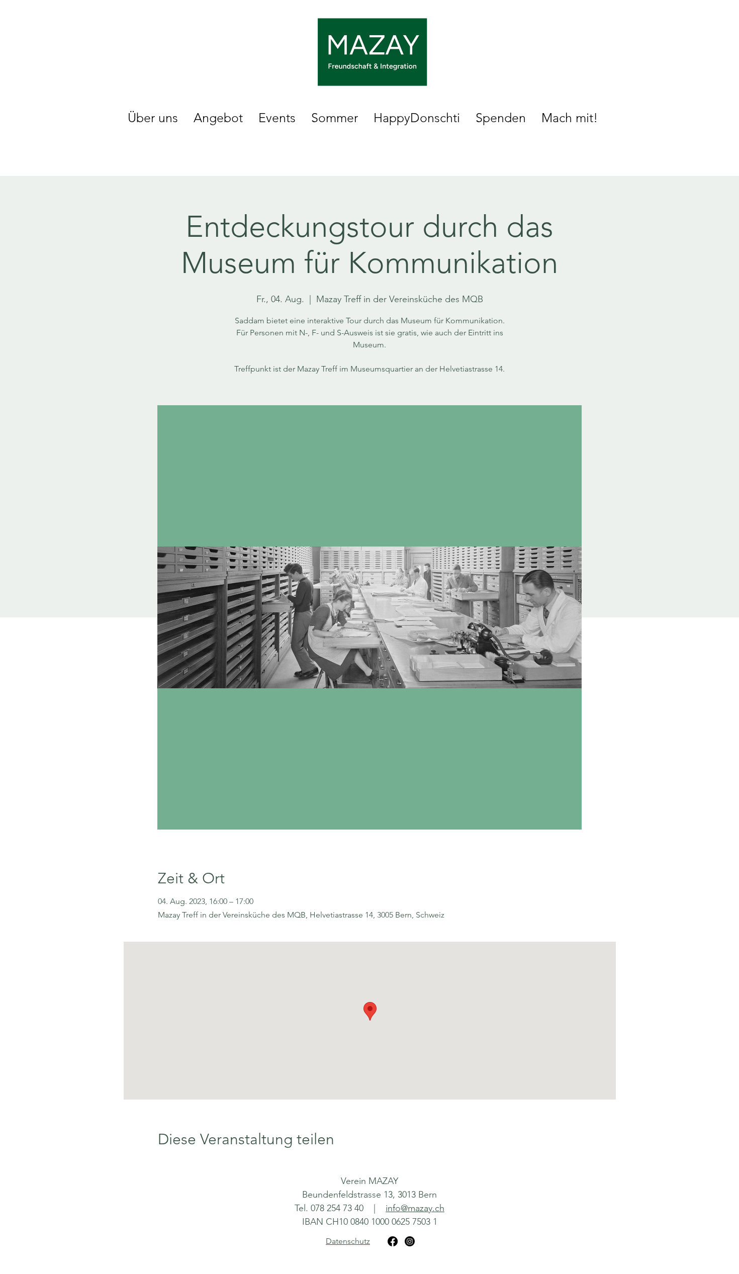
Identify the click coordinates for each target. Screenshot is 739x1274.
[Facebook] (393, 1241)
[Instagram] (410, 1241)
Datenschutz (348, 1241)
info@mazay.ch (415, 1208)
